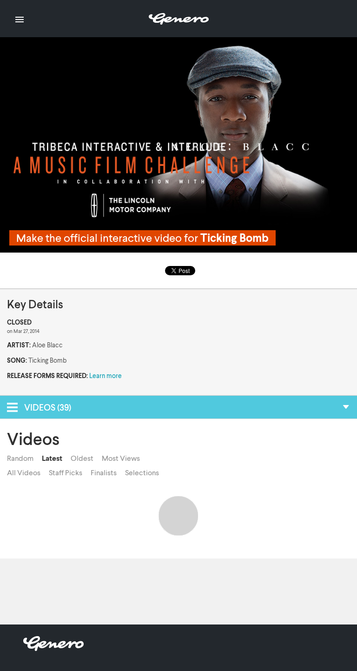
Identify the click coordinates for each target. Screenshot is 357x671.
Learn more (105, 375)
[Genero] (53, 648)
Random (20, 458)
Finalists (104, 472)
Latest (52, 458)
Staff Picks (65, 472)
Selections (142, 472)
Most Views (121, 458)
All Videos (23, 472)
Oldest (82, 458)
